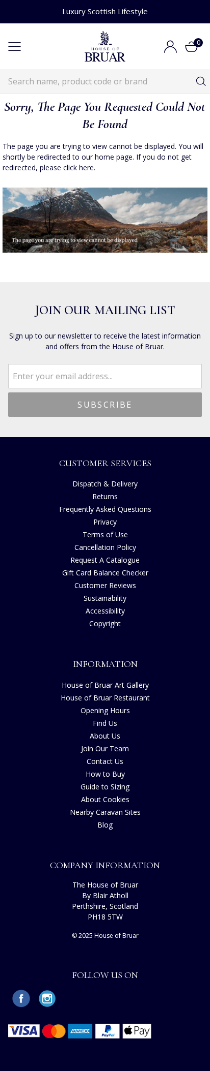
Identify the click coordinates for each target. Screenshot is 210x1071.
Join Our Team (105, 748)
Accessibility (105, 611)
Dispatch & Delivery (105, 483)
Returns (105, 496)
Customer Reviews (105, 585)
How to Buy (105, 774)
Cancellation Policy (105, 547)
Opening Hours (105, 710)
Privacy (105, 522)
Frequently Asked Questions (105, 509)
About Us (105, 736)
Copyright (105, 623)
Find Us (105, 723)
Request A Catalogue (105, 560)
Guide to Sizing (105, 786)
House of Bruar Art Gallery (105, 685)
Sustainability (105, 598)
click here (78, 167)
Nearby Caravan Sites (105, 812)
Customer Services (105, 463)
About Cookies (105, 799)
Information (105, 663)
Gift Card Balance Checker (105, 572)
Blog (105, 825)
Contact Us (105, 761)
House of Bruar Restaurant (105, 697)
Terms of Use (105, 534)
